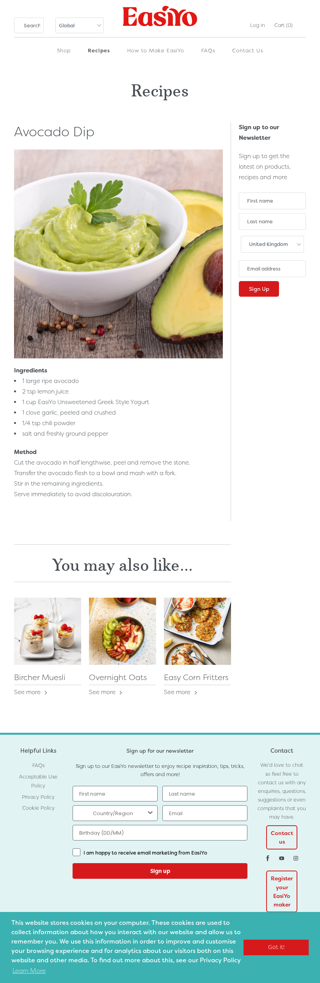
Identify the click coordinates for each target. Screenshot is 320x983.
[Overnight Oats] (122, 631)
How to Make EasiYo (155, 50)
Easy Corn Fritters (196, 677)
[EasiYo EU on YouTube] (282, 858)
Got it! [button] (276, 947)
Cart (283, 25)
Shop (64, 50)
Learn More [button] (29, 971)
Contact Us (247, 50)
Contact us (282, 837)
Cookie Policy (38, 808)
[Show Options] (150, 813)
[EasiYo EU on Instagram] (296, 858)
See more (28, 692)
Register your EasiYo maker (282, 891)
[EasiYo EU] (160, 19)
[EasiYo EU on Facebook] (268, 858)
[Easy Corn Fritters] (197, 631)
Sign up (160, 870)
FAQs (208, 50)
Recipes (99, 50)
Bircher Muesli (40, 677)
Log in (257, 25)
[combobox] (112, 813)
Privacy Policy (38, 797)
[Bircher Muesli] (47, 631)
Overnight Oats (118, 677)
